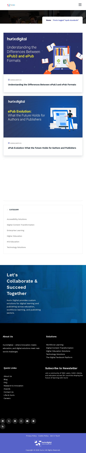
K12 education (13, 242)
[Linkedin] (2, 421)
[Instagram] (21, 421)
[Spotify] (33, 421)
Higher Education (14, 236)
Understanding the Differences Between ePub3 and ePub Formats (42, 84)
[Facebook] (15, 421)
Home (48, 20)
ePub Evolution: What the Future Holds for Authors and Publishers (42, 148)
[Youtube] (27, 421)
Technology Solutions (16, 247)
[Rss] (2, 426)
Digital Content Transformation (20, 225)
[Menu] (80, 4)
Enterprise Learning (15, 230)
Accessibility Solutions (17, 219)
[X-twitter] (9, 421)
